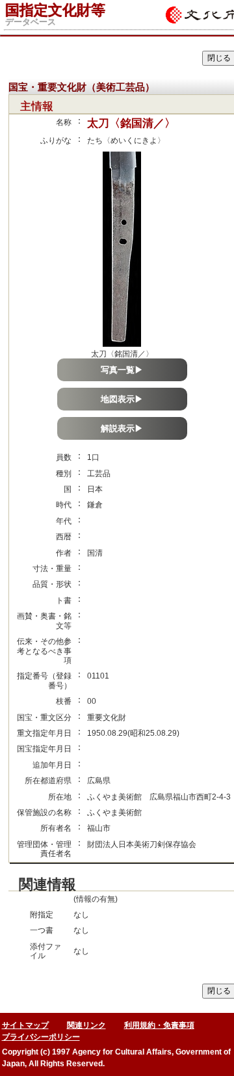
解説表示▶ (122, 428)
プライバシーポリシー (41, 1037)
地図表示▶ (122, 399)
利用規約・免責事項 (159, 1025)
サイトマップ (25, 1025)
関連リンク (86, 1025)
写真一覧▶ (122, 370)
